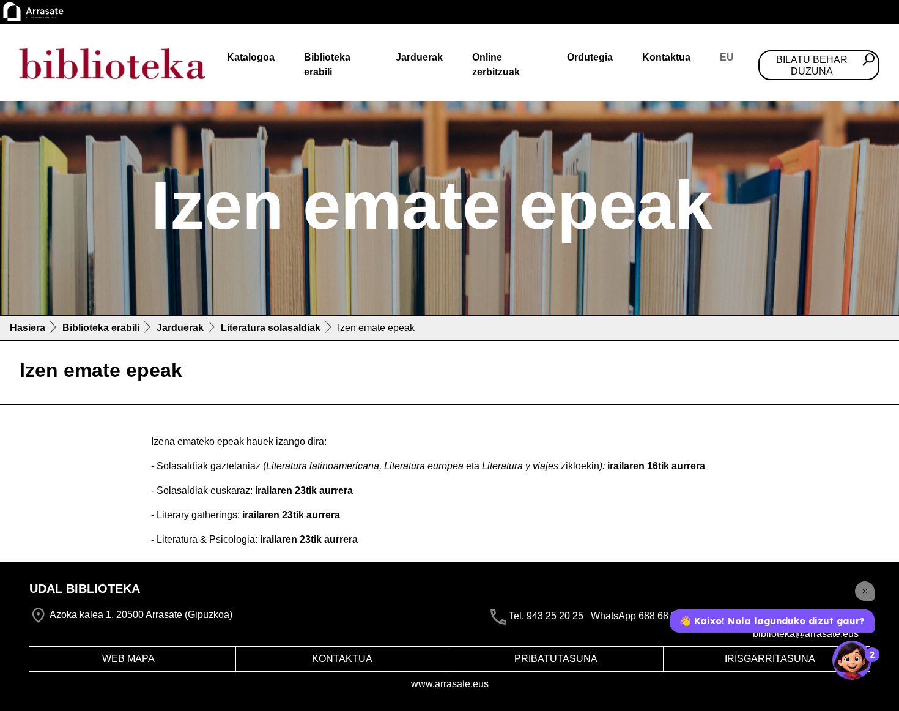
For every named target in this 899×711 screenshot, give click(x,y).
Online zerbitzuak (496, 64)
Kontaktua (666, 57)
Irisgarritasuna (770, 658)
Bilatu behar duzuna (812, 65)
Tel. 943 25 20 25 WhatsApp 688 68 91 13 (602, 616)
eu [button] (727, 57)
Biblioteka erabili (327, 64)
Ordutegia (590, 57)
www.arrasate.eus (450, 684)
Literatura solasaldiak (270, 327)
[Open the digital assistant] (851, 660)
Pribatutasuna (555, 658)
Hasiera (27, 327)
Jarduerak (419, 57)
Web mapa (128, 658)
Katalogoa (251, 57)
